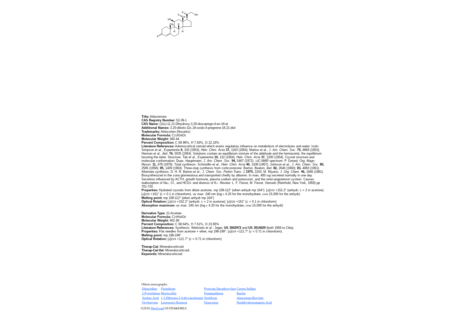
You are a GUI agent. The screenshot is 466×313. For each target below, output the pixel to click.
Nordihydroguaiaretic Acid (254, 302)
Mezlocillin (168, 293)
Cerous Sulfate (246, 288)
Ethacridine (149, 288)
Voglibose (210, 298)
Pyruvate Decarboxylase (220, 288)
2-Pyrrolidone (151, 293)
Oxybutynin (150, 302)
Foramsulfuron (213, 293)
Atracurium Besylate (250, 298)
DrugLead (157, 308)
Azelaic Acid (150, 298)
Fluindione (168, 288)
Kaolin (241, 293)
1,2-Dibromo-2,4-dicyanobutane (182, 298)
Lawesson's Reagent (174, 302)
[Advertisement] (182, 80)
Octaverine (211, 302)
